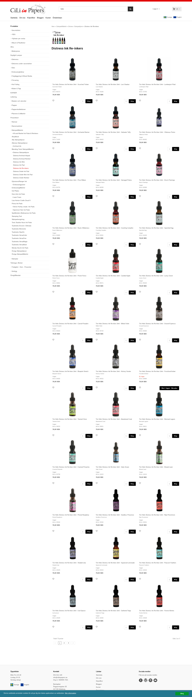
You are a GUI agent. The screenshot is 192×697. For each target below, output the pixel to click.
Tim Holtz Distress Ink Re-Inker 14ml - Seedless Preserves (115, 515)
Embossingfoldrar (18, 72)
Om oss (22, 18)
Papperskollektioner (19, 109)
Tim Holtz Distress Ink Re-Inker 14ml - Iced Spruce (68, 610)
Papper (14, 105)
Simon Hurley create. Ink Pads (23, 207)
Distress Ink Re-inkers (21, 168)
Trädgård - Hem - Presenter (21, 267)
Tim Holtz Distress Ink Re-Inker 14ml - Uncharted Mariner (70, 132)
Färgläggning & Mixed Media (22, 76)
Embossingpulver (19, 184)
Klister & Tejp (16, 88)
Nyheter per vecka (18, 38)
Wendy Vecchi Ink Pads (20, 248)
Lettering (13, 97)
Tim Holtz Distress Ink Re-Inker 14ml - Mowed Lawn (156, 467)
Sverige (169, 17)
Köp (89, 101)
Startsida (13, 18)
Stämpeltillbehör (17, 130)
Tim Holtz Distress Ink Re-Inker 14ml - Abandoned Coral (114, 419)
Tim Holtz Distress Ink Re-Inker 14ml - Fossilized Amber (157, 371)
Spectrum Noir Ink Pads (21, 210)
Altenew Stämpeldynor (20, 143)
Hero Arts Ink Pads (18, 194)
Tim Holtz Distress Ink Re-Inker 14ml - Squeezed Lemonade (115, 563)
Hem (53, 26)
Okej (182, 693)
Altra (12, 47)
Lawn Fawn (17, 197)
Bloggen (40, 18)
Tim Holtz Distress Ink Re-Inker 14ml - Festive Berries (156, 610)
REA (13, 34)
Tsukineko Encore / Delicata (21, 226)
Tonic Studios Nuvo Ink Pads (22, 222)
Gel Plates (15, 191)
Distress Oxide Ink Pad (21, 171)
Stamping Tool (17, 216)
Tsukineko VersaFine (19, 238)
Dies (13, 68)
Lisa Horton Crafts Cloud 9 (21, 200)
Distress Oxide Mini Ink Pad (22, 174)
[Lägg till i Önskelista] (53, 101)
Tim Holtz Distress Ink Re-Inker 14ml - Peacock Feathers (157, 563)
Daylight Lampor (16, 55)
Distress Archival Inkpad (21, 155)
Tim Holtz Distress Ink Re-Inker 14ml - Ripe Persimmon (157, 515)
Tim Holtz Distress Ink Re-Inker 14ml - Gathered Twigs (113, 610)
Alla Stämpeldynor (18, 140)
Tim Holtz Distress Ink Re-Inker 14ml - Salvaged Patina (114, 180)
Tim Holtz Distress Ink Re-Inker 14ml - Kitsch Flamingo (157, 180)
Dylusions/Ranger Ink (19, 181)
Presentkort (14, 118)
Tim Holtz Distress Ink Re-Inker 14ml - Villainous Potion (157, 132)
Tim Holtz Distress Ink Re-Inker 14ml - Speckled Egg (156, 228)
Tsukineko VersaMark (19, 245)
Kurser (48, 18)
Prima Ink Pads (17, 203)
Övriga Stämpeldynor (19, 251)
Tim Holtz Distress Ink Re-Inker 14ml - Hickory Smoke (113, 371)
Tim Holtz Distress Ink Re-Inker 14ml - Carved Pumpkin (70, 323)
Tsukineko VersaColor (19, 235)
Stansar (14, 122)
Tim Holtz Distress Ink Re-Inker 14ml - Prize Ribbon (69, 180)
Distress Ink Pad (19, 165)
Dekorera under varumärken (22, 63)
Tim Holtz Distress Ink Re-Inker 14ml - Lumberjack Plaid (157, 84)
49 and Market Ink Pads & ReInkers (25, 133)
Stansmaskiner (17, 126)
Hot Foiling (15, 84)
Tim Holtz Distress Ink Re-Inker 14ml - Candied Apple (113, 276)
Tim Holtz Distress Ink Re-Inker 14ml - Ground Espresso (157, 323)
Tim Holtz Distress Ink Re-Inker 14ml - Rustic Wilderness (70, 228)
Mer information (70, 693)
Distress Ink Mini (19, 162)
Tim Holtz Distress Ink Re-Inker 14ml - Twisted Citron (69, 419)
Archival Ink (17, 146)
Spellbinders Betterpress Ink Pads (24, 213)
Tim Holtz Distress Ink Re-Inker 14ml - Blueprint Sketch (70, 371)
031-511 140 (57, 675)
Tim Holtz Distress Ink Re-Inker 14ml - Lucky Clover (156, 276)
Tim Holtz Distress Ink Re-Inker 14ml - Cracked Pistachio (70, 467)
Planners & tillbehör (18, 113)
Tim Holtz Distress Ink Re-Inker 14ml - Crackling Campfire (114, 228)
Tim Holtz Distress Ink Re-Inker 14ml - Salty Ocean (112, 467)
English (179, 17)
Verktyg (14, 271)
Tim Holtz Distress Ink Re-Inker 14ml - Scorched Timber (70, 84)
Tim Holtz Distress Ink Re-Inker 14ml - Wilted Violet (112, 323)
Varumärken (16, 30)
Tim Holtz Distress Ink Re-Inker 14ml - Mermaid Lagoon (157, 419)
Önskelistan (57, 18)
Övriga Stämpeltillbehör (20, 254)
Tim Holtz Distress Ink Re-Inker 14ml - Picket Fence (69, 276)
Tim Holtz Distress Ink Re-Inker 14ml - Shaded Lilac (69, 563)
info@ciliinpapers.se (60, 677)
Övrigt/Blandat (15, 275)
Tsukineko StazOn (18, 232)
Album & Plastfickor (18, 43)
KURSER (13, 93)
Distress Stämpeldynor (21, 152)
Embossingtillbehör (18, 188)
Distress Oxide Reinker (21, 178)
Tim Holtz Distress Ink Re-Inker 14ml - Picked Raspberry (70, 515)
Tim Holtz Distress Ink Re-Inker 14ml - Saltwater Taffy (113, 132)
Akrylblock (15, 137)
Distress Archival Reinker (22, 159)
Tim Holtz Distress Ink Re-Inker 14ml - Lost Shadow (112, 84)
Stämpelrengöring (18, 219)
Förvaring (15, 80)
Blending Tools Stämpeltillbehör (23, 149)
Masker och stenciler (19, 101)
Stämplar (15, 259)
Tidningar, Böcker (16, 263)
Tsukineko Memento (19, 229)
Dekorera (15, 59)
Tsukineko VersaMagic (19, 241)
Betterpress (16, 51)
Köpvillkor (31, 18)
